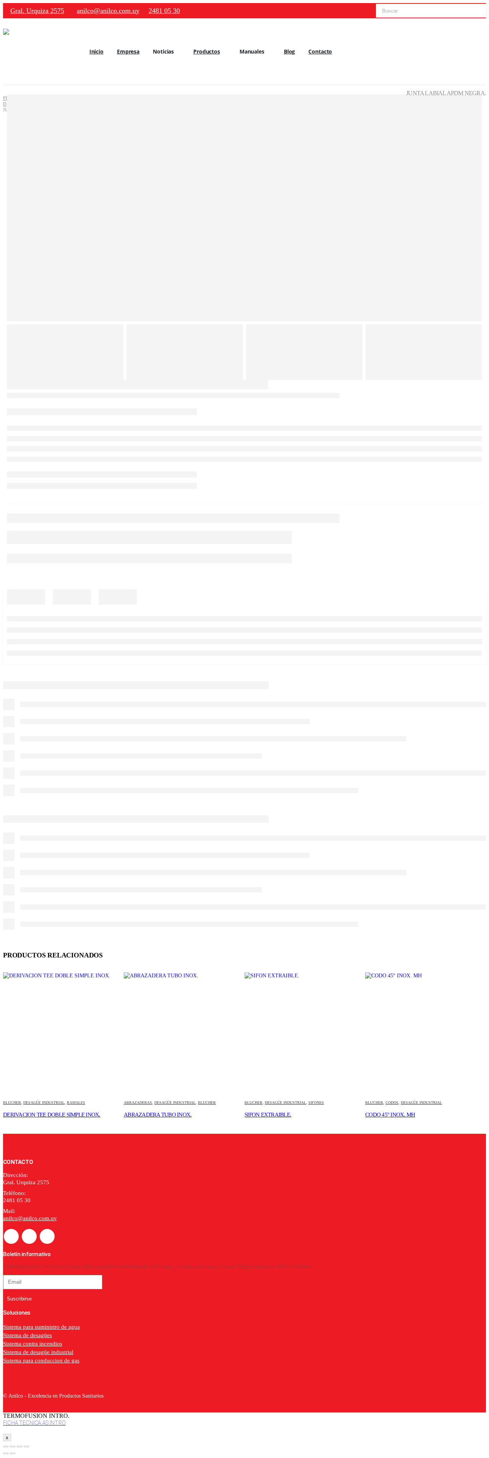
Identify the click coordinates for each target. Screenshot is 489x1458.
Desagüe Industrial (44, 1102)
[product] (63, 1032)
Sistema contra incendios (32, 1344)
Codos (391, 1102)
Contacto (320, 51)
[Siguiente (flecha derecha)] (12, 1453)
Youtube (29, 1236)
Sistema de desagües (27, 1335)
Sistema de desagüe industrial (38, 1352)
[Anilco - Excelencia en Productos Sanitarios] (26, 52)
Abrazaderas (138, 1102)
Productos (206, 51)
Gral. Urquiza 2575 (37, 11)
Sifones (316, 1102)
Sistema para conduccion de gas (41, 1360)
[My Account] (480, 52)
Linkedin (47, 1236)
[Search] (475, 10)
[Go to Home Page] (5, 93)
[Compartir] (19, 1446)
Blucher (12, 1102)
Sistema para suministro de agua (41, 1327)
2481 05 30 (164, 11)
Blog (289, 51)
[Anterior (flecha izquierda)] (5, 1453)
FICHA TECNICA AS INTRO (34, 1423)
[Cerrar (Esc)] (26, 1446)
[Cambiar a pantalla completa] (12, 1446)
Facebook (11, 1236)
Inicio (96, 51)
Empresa (128, 51)
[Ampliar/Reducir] (5, 1446)
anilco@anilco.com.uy (108, 11)
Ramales (76, 1102)
